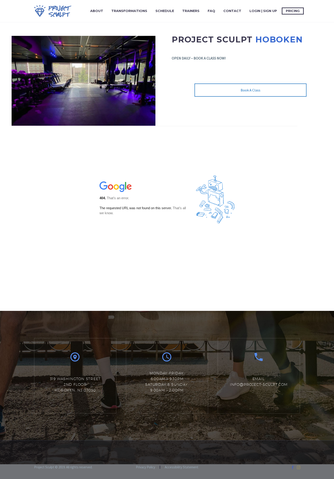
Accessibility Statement (181, 467)
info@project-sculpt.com (259, 384)
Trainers (190, 11)
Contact (232, 11)
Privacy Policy (145, 467)
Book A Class (250, 90)
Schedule (164, 11)
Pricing (293, 11)
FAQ (211, 11)
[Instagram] (298, 467)
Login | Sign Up (263, 11)
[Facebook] (292, 467)
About (96, 11)
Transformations (129, 11)
